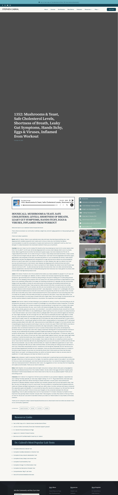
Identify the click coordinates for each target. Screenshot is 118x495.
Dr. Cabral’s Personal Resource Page (23, 430)
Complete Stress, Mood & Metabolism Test (25, 455)
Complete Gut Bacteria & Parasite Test (24, 468)
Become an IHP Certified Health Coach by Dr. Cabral (27, 436)
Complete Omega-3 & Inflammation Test (24, 465)
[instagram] (10, 5)
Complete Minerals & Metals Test (22, 449)
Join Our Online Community (21, 426)
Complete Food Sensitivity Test (22, 461)
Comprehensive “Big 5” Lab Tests (22, 471)
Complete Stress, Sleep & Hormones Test (24, 458)
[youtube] (7, 5)
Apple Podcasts (24, 408)
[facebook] (2, 5)
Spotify (32, 408)
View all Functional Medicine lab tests (23, 474)
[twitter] (5, 5)
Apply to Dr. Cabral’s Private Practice (23, 433)
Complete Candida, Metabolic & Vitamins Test (26, 452)
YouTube (39, 408)
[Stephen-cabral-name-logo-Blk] (10, 8)
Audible (46, 408)
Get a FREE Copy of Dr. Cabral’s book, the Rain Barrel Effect (29, 423)
